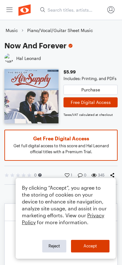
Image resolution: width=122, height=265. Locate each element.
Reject (54, 245)
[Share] (113, 175)
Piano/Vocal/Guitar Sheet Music (60, 30)
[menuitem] (9, 10)
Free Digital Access (91, 102)
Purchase (90, 89)
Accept (90, 245)
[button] (40, 175)
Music (12, 30)
